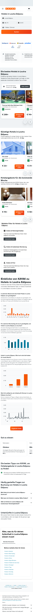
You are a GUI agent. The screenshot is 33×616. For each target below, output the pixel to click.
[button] (2, 8)
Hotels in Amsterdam (9, 556)
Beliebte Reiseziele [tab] (8, 541)
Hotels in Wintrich (8, 574)
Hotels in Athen (8, 558)
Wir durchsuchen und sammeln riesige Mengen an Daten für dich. (15, 608)
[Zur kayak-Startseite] (10, 9)
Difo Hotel (5, 156)
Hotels (14, 585)
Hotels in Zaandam (9, 569)
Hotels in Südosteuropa (21, 586)
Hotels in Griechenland (9, 586)
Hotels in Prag (7, 567)
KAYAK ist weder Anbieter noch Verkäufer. (14, 605)
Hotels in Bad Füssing (9, 553)
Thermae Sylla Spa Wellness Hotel (12, 105)
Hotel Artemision (7, 202)
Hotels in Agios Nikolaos (10, 560)
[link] (10, 239)
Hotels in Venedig (8, 571)
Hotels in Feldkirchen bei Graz (11, 562)
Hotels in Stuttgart (9, 565)
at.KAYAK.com (9, 585)
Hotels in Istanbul (8, 551)
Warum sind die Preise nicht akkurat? (12, 611)
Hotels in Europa (21, 585)
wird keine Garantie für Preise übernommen (11, 600)
